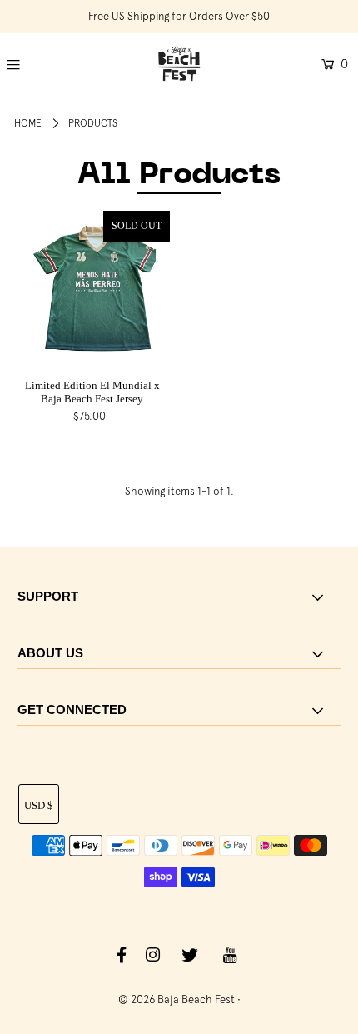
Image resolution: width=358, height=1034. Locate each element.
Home (28, 123)
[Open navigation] (36, 64)
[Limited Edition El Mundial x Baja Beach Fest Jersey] (92, 289)
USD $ (38, 805)
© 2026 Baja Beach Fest (176, 999)
